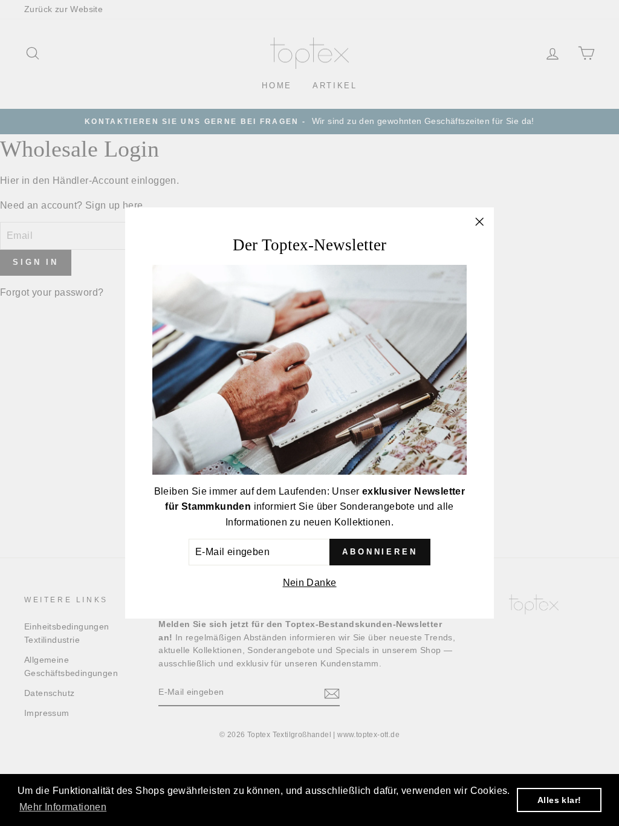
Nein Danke (310, 582)
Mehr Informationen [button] (62, 807)
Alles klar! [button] (559, 800)
